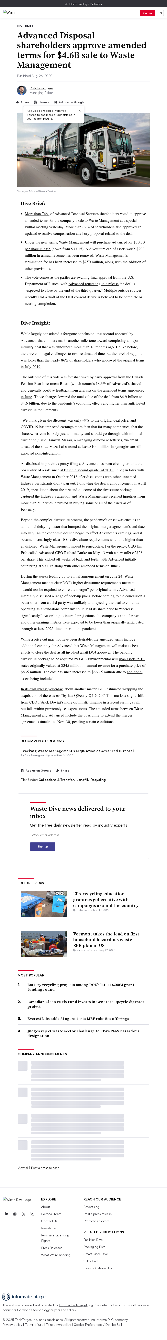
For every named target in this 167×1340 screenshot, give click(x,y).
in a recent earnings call (121, 702)
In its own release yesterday (42, 688)
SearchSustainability (98, 1268)
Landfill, (83, 780)
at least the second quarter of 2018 (86, 469)
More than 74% (37, 213)
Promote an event (96, 1221)
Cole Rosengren (41, 88)
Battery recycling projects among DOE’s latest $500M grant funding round (80, 987)
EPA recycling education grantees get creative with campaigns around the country (106, 899)
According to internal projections (68, 615)
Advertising (91, 1207)
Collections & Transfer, (57, 780)
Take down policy (58, 1325)
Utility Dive (91, 1261)
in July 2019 (31, 366)
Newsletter (48, 1228)
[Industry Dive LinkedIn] (6, 1214)
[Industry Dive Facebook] (15, 1214)
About (45, 1207)
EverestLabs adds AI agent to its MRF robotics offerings (78, 1018)
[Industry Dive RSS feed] (32, 1214)
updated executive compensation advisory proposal (64, 233)
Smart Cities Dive (96, 1254)
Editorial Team (51, 1214)
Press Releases (51, 1248)
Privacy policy (12, 1325)
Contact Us (49, 1221)
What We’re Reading (55, 1255)
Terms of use (34, 1325)
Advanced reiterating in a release (93, 283)
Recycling (98, 780)
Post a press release (45, 1168)
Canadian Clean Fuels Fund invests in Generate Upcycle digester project (85, 1004)
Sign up (147, 12)
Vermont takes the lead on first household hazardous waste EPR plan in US (106, 939)
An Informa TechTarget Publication (83, 3)
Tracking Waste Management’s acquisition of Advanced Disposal (77, 750)
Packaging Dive (94, 1247)
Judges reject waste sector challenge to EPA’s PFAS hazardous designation (83, 1033)
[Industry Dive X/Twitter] (23, 1214)
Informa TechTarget (73, 1305)
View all (23, 1168)
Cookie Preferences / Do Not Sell (98, 1325)
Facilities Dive (93, 1240)
